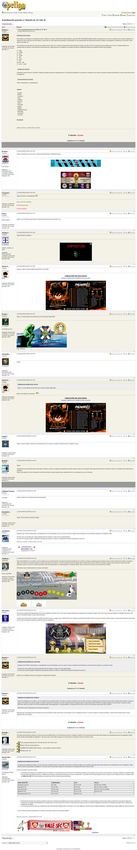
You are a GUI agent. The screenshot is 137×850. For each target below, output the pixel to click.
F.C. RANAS (5, 326)
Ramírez (5, 30)
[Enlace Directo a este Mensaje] (17, 29)
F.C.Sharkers (5, 244)
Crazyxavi (5, 193)
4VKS (3, 278)
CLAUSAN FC (6, 744)
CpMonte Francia (8, 491)
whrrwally (5, 354)
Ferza (4, 214)
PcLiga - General (18, 12)
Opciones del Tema (130, 27)
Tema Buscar (119, 27)
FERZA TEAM (5, 220)
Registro (124, 15)
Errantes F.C (5, 163)
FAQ (105, 15)
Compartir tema (110, 27)
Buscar (110, 15)
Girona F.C (5, 472)
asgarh (4, 436)
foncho (4, 314)
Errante (5, 151)
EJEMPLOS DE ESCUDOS (83, 278)
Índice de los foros (8, 12)
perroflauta (5, 570)
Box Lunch (5, 622)
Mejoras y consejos (28, 12)
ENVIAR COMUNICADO (68, 278)
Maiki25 (5, 461)
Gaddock (5, 558)
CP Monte (4, 497)
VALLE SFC (6, 757)
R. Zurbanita (5, 366)
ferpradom (6, 512)
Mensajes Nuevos (127, 12)
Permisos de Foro (130, 842)
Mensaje (19, 27)
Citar (126, 29)
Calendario (117, 15)
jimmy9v (5, 732)
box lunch (5, 610)
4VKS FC (5, 266)
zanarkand (6, 531)
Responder (5, 24)
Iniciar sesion (132, 15)
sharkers (5, 233)
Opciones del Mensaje (116, 29)
